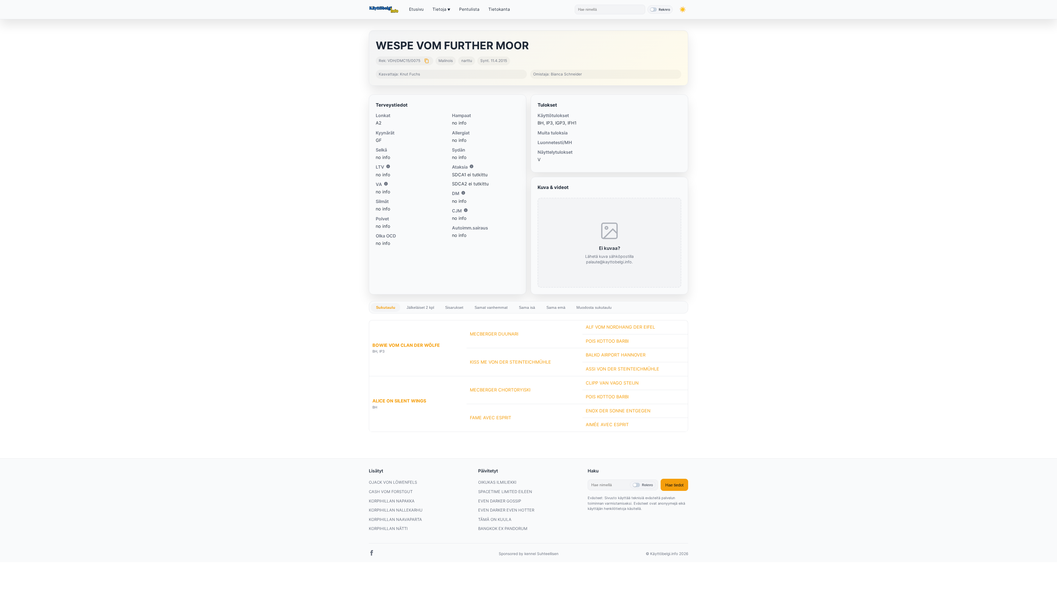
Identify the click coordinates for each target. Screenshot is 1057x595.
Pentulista (469, 9)
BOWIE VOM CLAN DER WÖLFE (406, 345)
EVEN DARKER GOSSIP (499, 501)
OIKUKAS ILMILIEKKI (497, 482)
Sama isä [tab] (527, 307)
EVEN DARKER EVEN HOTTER (506, 510)
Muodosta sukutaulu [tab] (594, 307)
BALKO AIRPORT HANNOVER (615, 355)
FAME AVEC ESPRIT (490, 417)
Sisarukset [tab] (454, 307)
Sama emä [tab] (555, 307)
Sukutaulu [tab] (385, 307)
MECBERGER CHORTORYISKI (500, 390)
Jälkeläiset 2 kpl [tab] (420, 307)
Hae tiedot (674, 485)
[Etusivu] (384, 10)
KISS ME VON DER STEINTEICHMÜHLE (510, 362)
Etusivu (416, 9)
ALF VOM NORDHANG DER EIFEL (620, 327)
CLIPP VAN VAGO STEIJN (612, 383)
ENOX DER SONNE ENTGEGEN (618, 410)
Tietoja (439, 9)
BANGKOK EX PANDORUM (502, 528)
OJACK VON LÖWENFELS (393, 482)
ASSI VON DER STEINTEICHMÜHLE (622, 369)
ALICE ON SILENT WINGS (399, 401)
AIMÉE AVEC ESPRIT (607, 424)
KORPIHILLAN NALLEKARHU (396, 510)
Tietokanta (499, 9)
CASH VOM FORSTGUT (391, 491)
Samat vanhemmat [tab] (491, 307)
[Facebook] (371, 554)
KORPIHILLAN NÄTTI (388, 528)
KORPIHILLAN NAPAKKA (392, 501)
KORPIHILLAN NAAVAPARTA (395, 519)
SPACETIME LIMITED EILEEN (505, 491)
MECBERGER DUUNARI (494, 334)
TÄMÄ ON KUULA (494, 519)
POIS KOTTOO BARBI (607, 341)
